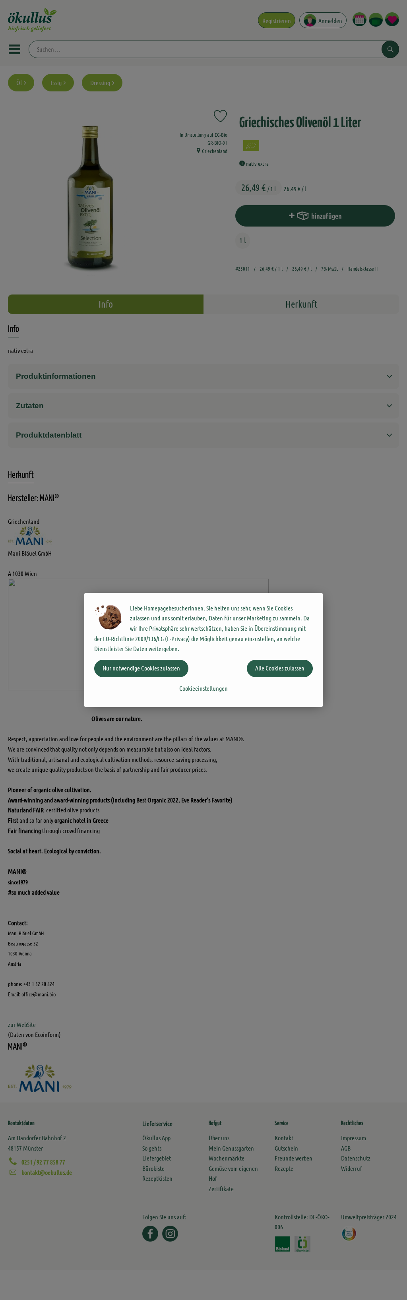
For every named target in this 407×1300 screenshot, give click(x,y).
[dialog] (203, 650)
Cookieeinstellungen (203, 688)
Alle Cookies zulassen (279, 668)
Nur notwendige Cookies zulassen (141, 668)
